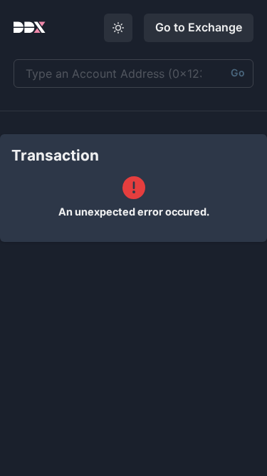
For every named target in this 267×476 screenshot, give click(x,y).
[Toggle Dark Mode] (118, 28)
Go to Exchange (198, 27)
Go (238, 72)
